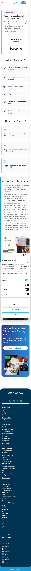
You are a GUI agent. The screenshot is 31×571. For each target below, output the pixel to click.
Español (7, 562)
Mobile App (6, 436)
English (7, 543)
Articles (4, 511)
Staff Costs (5, 457)
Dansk (6, 549)
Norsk (6, 554)
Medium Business (6, 488)
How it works (6, 408)
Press (3, 530)
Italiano (7, 559)
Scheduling (6, 411)
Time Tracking (6, 418)
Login (23, 3)
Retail (3, 494)
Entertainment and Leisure (9, 496)
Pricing (4, 506)
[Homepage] (13, 3)
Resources (5, 509)
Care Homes (5, 498)
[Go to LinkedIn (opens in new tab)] (17, 401)
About (3, 519)
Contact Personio (10, 31)
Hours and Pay (6, 463)
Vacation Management (8, 431)
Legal (3, 526)
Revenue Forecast (7, 459)
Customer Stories (7, 528)
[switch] (27, 285)
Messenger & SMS (7, 450)
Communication (7, 448)
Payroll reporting (6, 424)
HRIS (3, 470)
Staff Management (8, 467)
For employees (6, 438)
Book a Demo (6, 538)
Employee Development (8, 475)
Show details (22, 300)
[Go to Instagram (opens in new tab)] (13, 401)
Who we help (6, 484)
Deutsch (7, 546)
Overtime (4, 426)
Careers (4, 524)
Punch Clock (5, 420)
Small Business (6, 486)
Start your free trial (15, 348)
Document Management (8, 472)
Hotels (3, 501)
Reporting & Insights (9, 455)
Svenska (7, 551)
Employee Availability (8, 413)
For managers (5, 440)
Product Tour (6, 534)
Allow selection (15, 309)
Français (7, 557)
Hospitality (5, 492)
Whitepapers (5, 513)
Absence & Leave (8, 429)
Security (4, 480)
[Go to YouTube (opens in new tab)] (21, 401)
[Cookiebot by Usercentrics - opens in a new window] (22, 255)
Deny (15, 314)
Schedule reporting (7, 461)
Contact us (5, 521)
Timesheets (5, 422)
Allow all (15, 304)
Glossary (4, 517)
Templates (5, 415)
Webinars (4, 515)
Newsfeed (4, 452)
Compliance (6, 478)
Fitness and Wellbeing (8, 503)
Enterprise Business (7, 490)
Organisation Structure (8, 468)
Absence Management (8, 433)
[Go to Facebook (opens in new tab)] (9, 401)
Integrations (6, 444)
